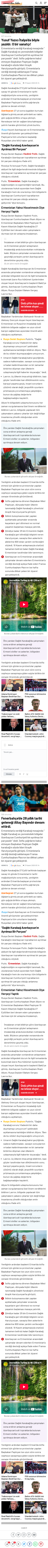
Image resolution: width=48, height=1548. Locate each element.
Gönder (9, 774)
